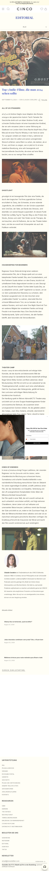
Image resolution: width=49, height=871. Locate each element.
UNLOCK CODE (36, 443)
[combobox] (27, 439)
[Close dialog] (47, 416)
